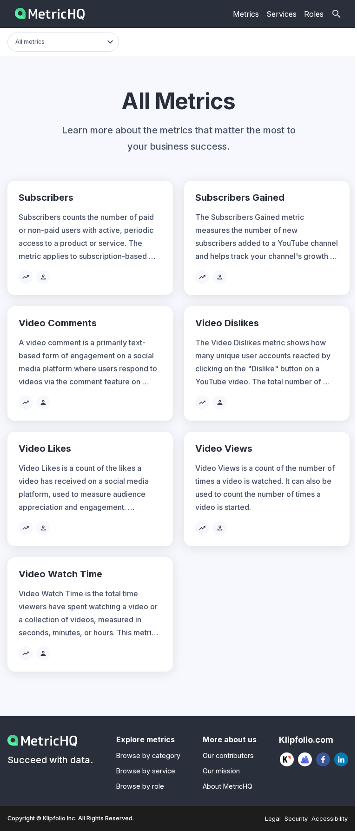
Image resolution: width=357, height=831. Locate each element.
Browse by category (148, 755)
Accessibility (329, 818)
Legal (273, 818)
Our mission (221, 771)
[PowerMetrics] (305, 759)
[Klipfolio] (287, 759)
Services (281, 14)
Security (296, 818)
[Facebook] (323, 759)
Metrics (246, 14)
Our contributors (228, 755)
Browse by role (140, 786)
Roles (314, 14)
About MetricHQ (227, 786)
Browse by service (145, 771)
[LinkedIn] (341, 759)
